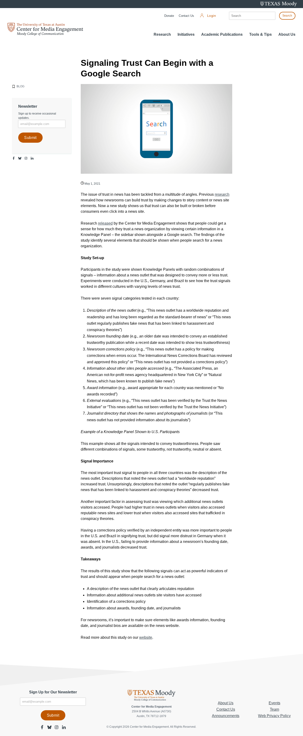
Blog (20, 86)
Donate (169, 16)
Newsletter (27, 106)
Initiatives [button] (186, 34)
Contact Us (186, 16)
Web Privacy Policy (274, 716)
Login (211, 16)
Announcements (225, 716)
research (222, 194)
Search (287, 15)
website (145, 637)
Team (274, 709)
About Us (225, 703)
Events (274, 703)
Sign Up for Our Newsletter (53, 692)
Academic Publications (222, 34)
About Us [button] (286, 34)
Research (162, 34)
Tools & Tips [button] (260, 34)
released (105, 223)
